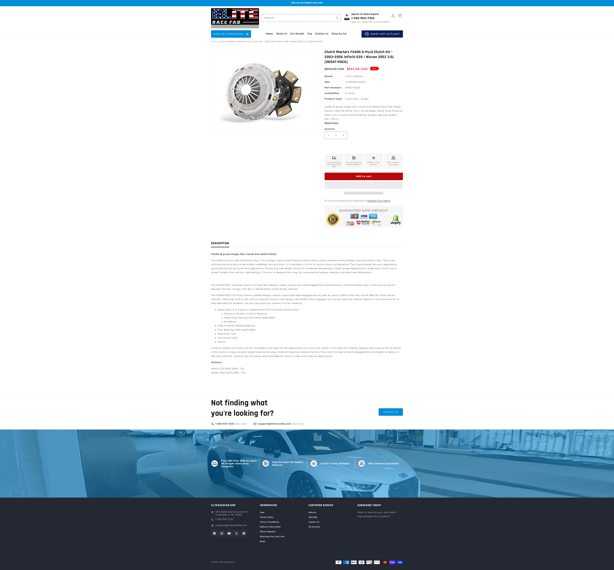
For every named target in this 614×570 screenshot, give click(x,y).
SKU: (327, 82)
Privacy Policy (267, 517)
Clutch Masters (354, 76)
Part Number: (333, 87)
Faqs (262, 512)
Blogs (262, 541)
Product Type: (333, 98)
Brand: (329, 76)
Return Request (267, 531)
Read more (331, 122)
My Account (314, 526)
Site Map (313, 517)
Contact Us (390, 411)
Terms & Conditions (269, 522)
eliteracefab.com (227, 562)
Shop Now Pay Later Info (272, 536)
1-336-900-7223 (224, 519)
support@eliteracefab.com (231, 525)
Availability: (332, 93)
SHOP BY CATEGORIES (228, 33)
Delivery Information (270, 526)
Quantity (330, 129)
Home (214, 41)
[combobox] (301, 18)
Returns (312, 512)
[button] (364, 185)
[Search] (337, 17)
